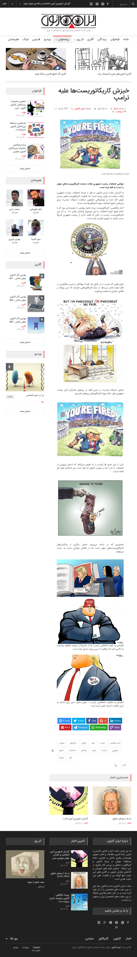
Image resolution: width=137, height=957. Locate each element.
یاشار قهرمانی (36, 209)
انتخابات (72, 750)
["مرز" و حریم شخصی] (26, 377)
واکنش (84, 750)
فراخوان (114, 39)
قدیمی (36, 39)
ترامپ (102, 743)
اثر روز (80, 39)
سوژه (94, 750)
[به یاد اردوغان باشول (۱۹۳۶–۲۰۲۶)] (112, 801)
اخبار (116, 108)
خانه (126, 39)
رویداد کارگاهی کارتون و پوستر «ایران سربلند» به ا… (59, 898)
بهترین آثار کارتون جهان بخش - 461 (17, 276)
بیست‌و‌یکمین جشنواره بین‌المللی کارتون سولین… (17, 148)
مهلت (24, 112)
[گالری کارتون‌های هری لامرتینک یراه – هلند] (101, 59)
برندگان (102, 39)
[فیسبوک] (107, 3)
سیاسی (89, 938)
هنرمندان (13, 39)
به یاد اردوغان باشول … (120, 819)
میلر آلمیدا (35, 239)
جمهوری (115, 750)
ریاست (104, 750)
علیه (93, 743)
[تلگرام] (103, 4)
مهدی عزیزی (14, 239)
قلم (70, 757)
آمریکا (61, 757)
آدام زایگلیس (115, 743)
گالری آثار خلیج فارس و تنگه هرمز (50, 74)
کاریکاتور (73, 743)
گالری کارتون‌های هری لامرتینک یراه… (114, 74)
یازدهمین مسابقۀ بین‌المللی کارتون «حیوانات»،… (18, 126)
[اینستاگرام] (91, 3)
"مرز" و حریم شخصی (36, 395)
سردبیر (15, 947)
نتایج (61, 750)
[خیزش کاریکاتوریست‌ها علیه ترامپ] (90, 144)
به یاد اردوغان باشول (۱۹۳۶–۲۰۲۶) (59, 875)
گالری (90, 39)
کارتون (83, 743)
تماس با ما (36, 950)
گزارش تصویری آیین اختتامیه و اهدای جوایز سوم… (46, 4)
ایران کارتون (79, 108)
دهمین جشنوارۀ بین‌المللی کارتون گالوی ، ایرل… (18, 104)
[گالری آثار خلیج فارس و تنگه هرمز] (36, 59)
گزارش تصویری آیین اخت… (75, 819)
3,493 (10, 397)
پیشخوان (63, 39)
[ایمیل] (97, 3)
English (36, 947)
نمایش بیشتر (25, 168)
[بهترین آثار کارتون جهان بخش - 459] (36, 325)
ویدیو (47, 39)
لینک (25, 39)
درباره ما (26, 947)
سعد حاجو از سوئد (35, 882)
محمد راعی (14, 209)
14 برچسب (121, 111)
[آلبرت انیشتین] (25, 864)
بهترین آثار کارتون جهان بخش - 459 (17, 320)
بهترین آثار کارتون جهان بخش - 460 (17, 298)
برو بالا (14, 939)
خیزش (61, 743)
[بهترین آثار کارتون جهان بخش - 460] (36, 303)
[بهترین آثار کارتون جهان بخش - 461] (36, 282)
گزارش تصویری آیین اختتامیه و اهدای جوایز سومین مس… (59, 855)
